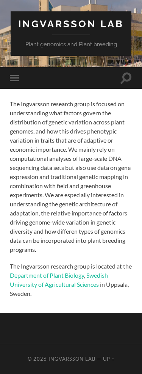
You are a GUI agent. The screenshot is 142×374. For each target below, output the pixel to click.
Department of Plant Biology (47, 275)
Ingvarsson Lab (71, 24)
